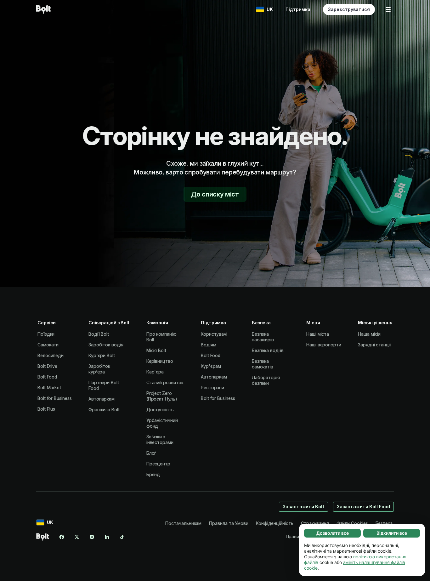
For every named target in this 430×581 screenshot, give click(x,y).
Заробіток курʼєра (99, 368)
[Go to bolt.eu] (43, 9)
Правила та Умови (228, 523)
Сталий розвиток (165, 382)
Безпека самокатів (262, 363)
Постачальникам (183, 523)
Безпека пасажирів (263, 336)
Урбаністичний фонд (162, 423)
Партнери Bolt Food (103, 385)
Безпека (384, 523)
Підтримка (298, 9)
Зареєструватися (349, 9)
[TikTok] (122, 537)
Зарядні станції (374, 344)
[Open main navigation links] (388, 9)
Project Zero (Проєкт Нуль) (161, 396)
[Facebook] (62, 537)
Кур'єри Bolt (101, 355)
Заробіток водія (105, 344)
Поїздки (45, 334)
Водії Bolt (98, 334)
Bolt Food (47, 376)
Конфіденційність (274, 523)
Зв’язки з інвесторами (159, 439)
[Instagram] (92, 537)
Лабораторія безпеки (266, 380)
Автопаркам (101, 399)
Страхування (315, 523)
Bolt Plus (46, 409)
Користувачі (214, 334)
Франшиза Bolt (104, 409)
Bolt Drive (47, 366)
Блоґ (151, 453)
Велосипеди (50, 355)
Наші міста (317, 334)
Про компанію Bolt (161, 336)
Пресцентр (158, 463)
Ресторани (212, 387)
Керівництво (159, 361)
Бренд (153, 474)
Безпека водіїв (268, 350)
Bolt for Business (54, 398)
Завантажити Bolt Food (363, 506)
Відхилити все (391, 533)
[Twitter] (77, 537)
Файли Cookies (352, 523)
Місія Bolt (156, 350)
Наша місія (369, 334)
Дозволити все (332, 533)
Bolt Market (49, 387)
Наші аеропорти (323, 344)
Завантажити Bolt (303, 506)
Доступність (160, 409)
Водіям (208, 344)
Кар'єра (155, 371)
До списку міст (215, 194)
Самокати (48, 344)
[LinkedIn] (107, 537)
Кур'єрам (211, 366)
